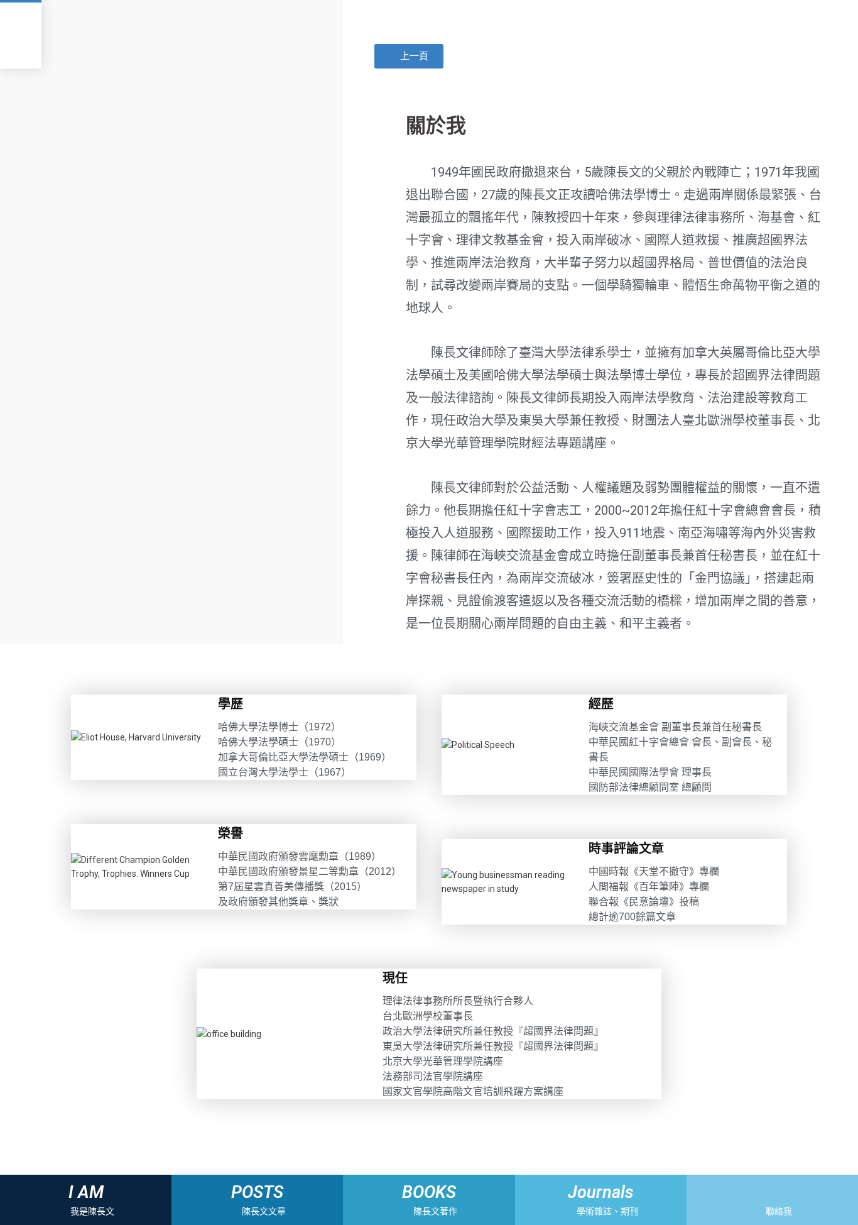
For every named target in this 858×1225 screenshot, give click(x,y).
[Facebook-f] (761, 1192)
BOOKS (429, 1192)
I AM (86, 1192)
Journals (601, 1192)
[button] (408, 56)
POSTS (257, 1192)
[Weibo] (783, 1192)
